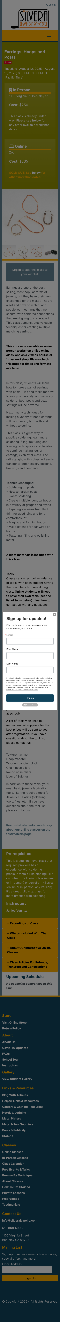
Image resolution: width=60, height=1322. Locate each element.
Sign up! (30, 698)
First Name (12, 649)
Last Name (12, 663)
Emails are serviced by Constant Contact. (22, 690)
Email (9, 635)
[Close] (54, 614)
